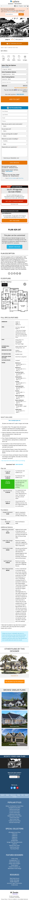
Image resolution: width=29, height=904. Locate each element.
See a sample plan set (14, 420)
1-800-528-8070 (17, 3)
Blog (18, 795)
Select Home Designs (14, 862)
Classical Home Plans (14, 809)
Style (6, 47)
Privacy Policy (21, 11)
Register (21, 6)
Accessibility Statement (23, 899)
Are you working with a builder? (10, 134)
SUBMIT (21, 14)
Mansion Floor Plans (14, 845)
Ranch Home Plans (14, 819)
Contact (14, 796)
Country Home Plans (14, 812)
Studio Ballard (14, 865)
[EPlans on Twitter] (14, 788)
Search (2, 795)
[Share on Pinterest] (20, 273)
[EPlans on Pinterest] (17, 788)
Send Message (14, 162)
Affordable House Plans (15, 832)
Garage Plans (14, 840)
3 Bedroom (14, 837)
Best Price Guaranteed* (21, 88)
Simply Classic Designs (14, 863)
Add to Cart (14, 99)
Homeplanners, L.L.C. (14, 860)
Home (2, 47)
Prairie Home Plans (14, 817)
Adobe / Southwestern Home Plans (14, 806)
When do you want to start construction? (12, 124)
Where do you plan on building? (10, 139)
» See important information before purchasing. (13, 460)
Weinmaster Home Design (14, 868)
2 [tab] (14, 38)
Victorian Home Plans (14, 822)
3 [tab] (16, 38)
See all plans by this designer (14, 681)
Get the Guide (14, 220)
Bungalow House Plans (14, 807)
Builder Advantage (14, 880)
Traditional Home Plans (15, 821)
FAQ (22, 795)
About (26, 795)
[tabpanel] (14, 27)
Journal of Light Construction (14, 883)
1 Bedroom (14, 834)
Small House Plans (14, 847)
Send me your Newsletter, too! (11, 158)
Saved (17, 6)
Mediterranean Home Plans (15, 816)
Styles (7, 795)
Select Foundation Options (9, 72)
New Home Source (14, 878)
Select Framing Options (8, 77)
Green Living (14, 858)
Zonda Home (14, 885)
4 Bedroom (14, 839)
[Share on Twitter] (17, 273)
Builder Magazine (14, 881)
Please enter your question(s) (9, 147)
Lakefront (14, 844)
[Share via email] (9, 273)
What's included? (5, 67)
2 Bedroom (14, 835)
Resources (13, 795)
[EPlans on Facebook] (11, 788)
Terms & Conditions (11, 11)
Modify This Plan (14, 247)
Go (18, 777)
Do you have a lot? (6, 129)
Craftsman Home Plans (13, 47)
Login (25, 6)
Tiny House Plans (14, 849)
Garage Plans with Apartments (14, 842)
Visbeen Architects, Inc (14, 867)
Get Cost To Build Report (14, 201)
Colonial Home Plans (14, 811)
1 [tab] (12, 38)
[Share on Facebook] (14, 273)
